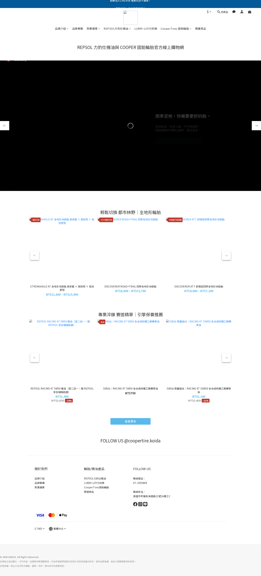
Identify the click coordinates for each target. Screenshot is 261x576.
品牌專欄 (77, 28)
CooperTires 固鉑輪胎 (175, 28)
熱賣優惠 (92, 28)
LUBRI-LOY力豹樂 (145, 28)
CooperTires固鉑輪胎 (96, 487)
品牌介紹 (60, 28)
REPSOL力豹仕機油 (116, 28)
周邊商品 (200, 28)
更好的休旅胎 (178, 137)
